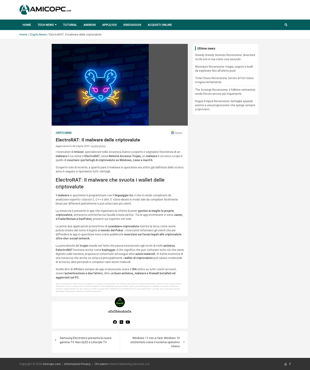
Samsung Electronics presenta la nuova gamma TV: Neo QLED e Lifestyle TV (85, 340)
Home (27, 24)
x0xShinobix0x (98, 146)
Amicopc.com (52, 364)
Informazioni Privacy (77, 364)
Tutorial (70, 24)
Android (89, 24)
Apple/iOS (109, 24)
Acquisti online (160, 24)
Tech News (45, 24)
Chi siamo (101, 364)
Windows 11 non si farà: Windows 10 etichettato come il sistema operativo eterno (155, 342)
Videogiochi (132, 24)
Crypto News (64, 132)
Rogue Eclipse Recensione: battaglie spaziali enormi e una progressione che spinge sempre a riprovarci (225, 105)
